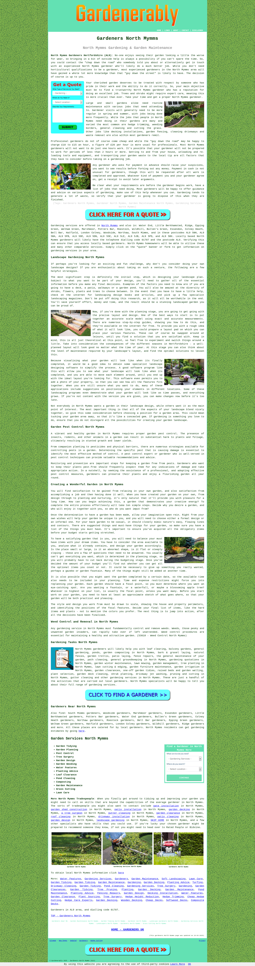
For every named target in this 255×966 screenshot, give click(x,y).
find (62, 713)
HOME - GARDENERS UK (127, 929)
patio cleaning (167, 816)
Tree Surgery (166, 886)
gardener (130, 196)
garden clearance (168, 813)
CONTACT (185, 30)
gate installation (166, 806)
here (81, 731)
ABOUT (175, 30)
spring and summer (116, 114)
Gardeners (121, 878)
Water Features (70, 878)
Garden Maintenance (144, 878)
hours (109, 152)
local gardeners (116, 681)
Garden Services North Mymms (79, 739)
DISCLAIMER (197, 30)
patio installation (127, 809)
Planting (127, 889)
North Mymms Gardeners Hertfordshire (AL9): (82, 55)
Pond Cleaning (114, 886)
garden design (60, 820)
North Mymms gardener (149, 90)
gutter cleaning (119, 813)
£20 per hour (119, 145)
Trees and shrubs (133, 93)
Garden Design (134, 893)
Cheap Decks (154, 900)
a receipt (110, 179)
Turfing (197, 882)
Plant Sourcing (89, 896)
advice (61, 192)
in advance (151, 165)
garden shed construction (69, 809)
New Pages (63, 941)
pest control (59, 457)
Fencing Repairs (108, 893)
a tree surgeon (71, 813)
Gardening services (64, 225)
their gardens (130, 121)
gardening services (123, 677)
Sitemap (53, 941)
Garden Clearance (63, 896)
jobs (128, 106)
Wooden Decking (131, 900)
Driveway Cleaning (63, 886)
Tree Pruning (107, 889)
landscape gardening (110, 820)
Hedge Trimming (173, 896)
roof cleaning (61, 816)
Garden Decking (154, 882)
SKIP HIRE (157, 820)
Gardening (134, 882)
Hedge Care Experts (78, 900)
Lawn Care (196, 878)
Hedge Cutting (96, 941)
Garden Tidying (61, 882)
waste (142, 155)
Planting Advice (178, 882)
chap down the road (100, 62)
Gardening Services (98, 878)
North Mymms (109, 225)
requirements (130, 185)
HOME (159, 30)
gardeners (153, 69)
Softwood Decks (176, 900)
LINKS (167, 30)
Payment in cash (183, 168)
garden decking (179, 809)
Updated (73, 941)
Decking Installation (163, 893)
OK (189, 964)
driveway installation (114, 816)
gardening (197, 727)
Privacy (202, 941)
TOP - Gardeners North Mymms (70, 915)
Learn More (177, 964)
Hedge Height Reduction (142, 896)
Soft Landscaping (174, 878)
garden (159, 55)
